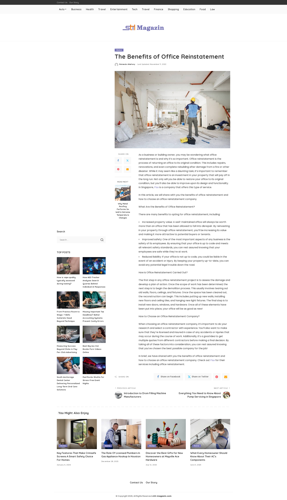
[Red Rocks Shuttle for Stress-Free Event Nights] (94, 365)
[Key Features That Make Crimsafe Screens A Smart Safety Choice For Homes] (77, 434)
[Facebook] (118, 160)
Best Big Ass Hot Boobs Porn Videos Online (92, 349)
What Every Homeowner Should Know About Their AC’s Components (208, 456)
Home (119, 50)
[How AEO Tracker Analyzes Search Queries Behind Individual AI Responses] (94, 265)
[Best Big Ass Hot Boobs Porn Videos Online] (94, 334)
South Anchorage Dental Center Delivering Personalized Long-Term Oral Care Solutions (68, 383)
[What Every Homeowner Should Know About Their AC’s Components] (210, 434)
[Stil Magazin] (143, 27)
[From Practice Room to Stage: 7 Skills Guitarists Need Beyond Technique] (68, 300)
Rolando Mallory (127, 64)
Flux (156, 187)
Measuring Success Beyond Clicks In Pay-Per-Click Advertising (67, 349)
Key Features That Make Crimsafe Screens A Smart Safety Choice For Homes (76, 456)
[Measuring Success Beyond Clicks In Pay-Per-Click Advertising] (68, 334)
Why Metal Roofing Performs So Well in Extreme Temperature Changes (123, 210)
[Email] (127, 169)
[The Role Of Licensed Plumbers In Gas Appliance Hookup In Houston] (121, 434)
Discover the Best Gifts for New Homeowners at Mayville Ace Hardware (164, 456)
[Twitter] (127, 160)
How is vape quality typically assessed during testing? (66, 280)
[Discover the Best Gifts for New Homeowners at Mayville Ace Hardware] (166, 434)
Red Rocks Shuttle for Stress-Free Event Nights (93, 380)
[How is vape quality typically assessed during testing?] (68, 265)
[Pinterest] (118, 169)
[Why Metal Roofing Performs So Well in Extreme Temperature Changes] (123, 193)
